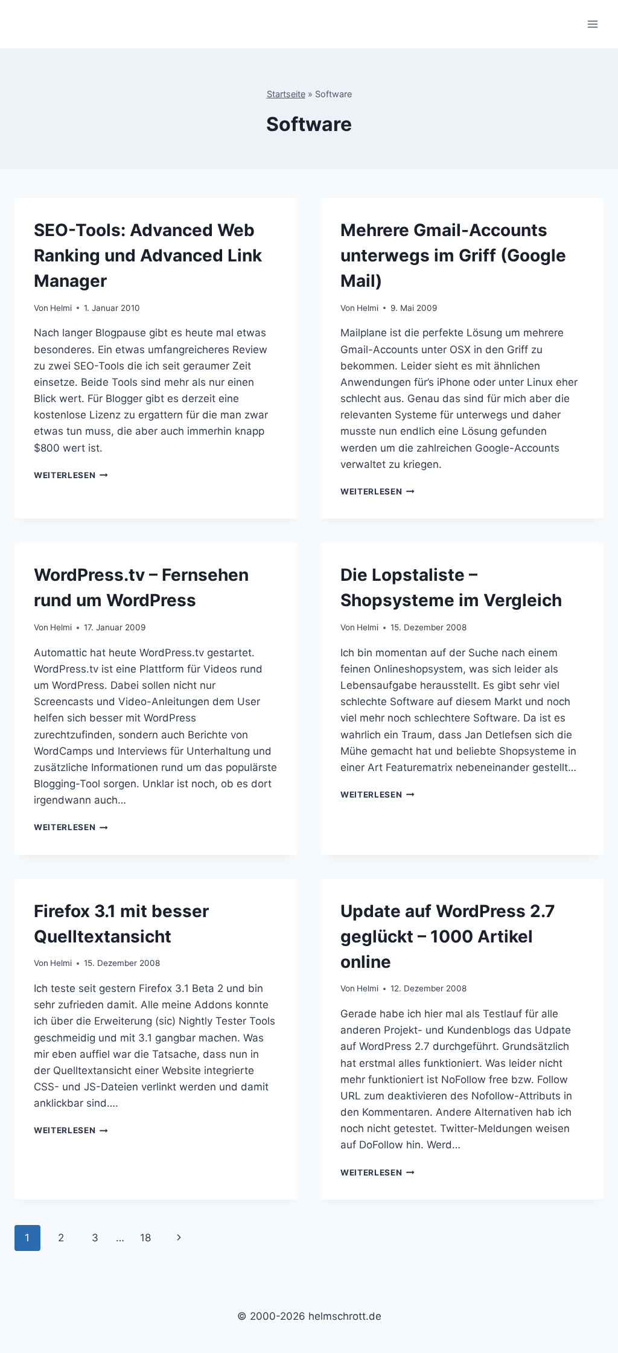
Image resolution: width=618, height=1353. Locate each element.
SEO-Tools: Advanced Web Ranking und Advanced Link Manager (148, 255)
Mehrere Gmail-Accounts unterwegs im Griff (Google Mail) (453, 255)
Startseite (286, 94)
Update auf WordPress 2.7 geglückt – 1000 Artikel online (447, 936)
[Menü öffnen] (592, 23)
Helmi (61, 308)
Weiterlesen (71, 475)
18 (145, 1238)
